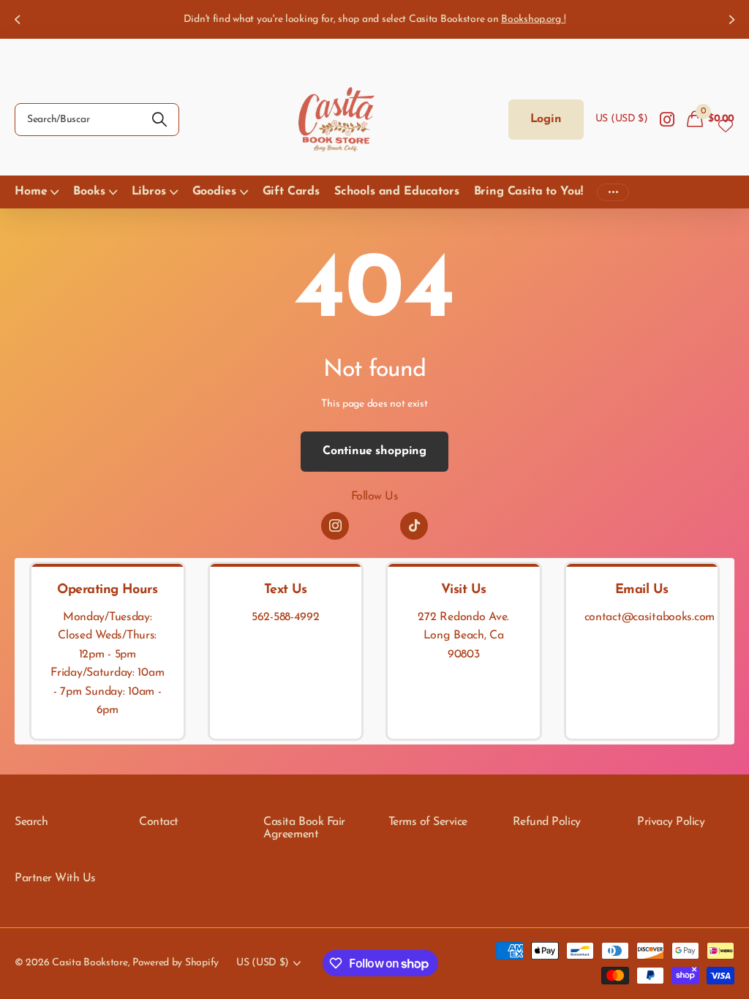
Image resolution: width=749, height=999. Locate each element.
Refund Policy (547, 822)
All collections (37, 192)
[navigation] (16, 19)
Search (31, 822)
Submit (159, 119)
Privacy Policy (670, 822)
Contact (158, 822)
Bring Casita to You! (528, 191)
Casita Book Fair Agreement (304, 828)
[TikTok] (414, 526)
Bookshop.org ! (533, 19)
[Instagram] (335, 526)
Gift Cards (291, 191)
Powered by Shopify (175, 962)
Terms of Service (427, 822)
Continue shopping (374, 451)
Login (546, 119)
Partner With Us (55, 878)
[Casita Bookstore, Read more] (667, 119)
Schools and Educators (396, 191)
